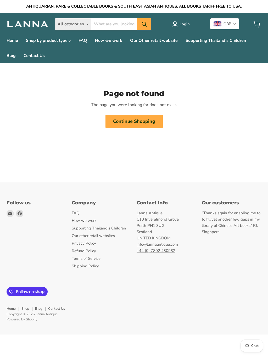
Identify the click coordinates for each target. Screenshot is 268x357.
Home (12, 40)
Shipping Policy (85, 266)
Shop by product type (47, 40)
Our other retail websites (93, 235)
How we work (108, 40)
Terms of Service (86, 258)
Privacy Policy (84, 243)
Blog (11, 56)
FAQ (83, 40)
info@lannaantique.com (157, 244)
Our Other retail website (154, 40)
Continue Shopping (134, 121)
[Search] (144, 24)
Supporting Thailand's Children (216, 40)
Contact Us (34, 56)
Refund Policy (84, 251)
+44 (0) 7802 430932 (156, 250)
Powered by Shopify (22, 319)
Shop (25, 308)
